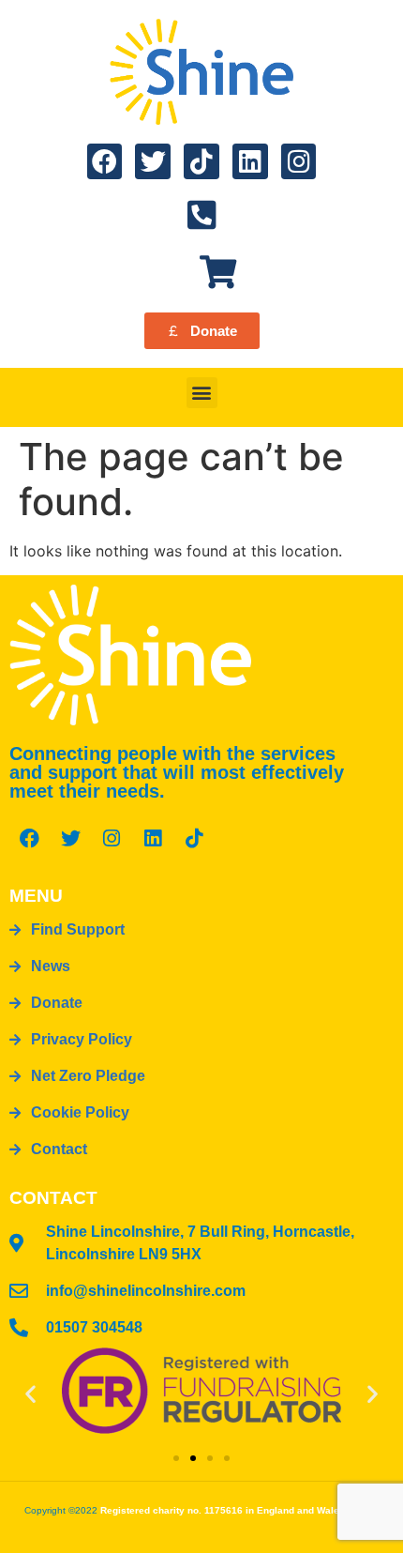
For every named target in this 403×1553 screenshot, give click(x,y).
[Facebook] (105, 161)
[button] (202, 392)
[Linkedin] (250, 161)
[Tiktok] (201, 161)
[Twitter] (153, 161)
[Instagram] (299, 161)
